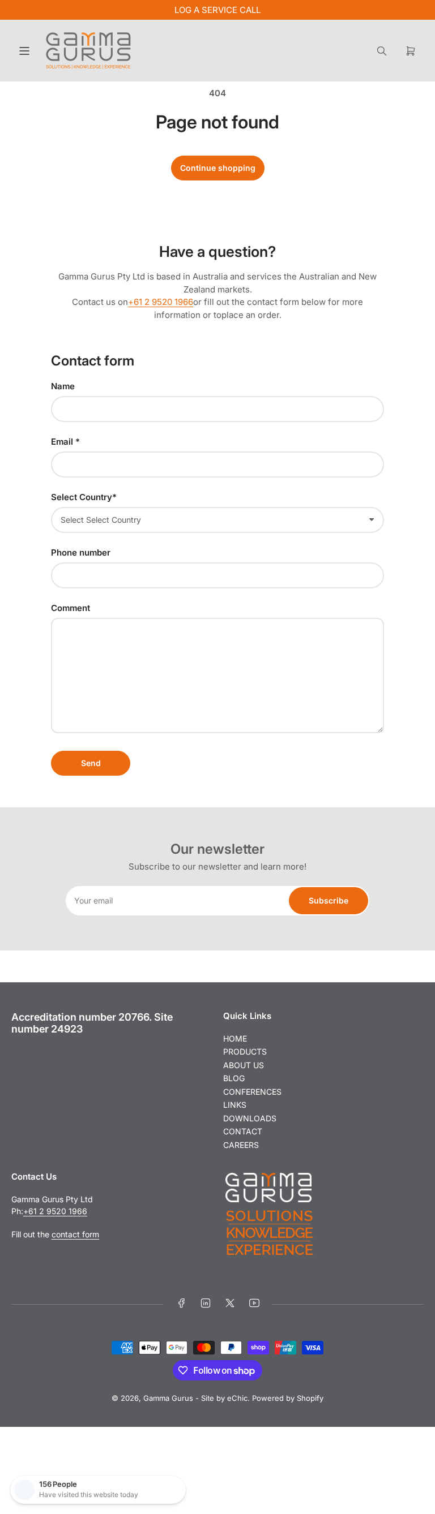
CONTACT (242, 1131)
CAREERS (241, 1145)
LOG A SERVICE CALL (217, 10)
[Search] (382, 51)
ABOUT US (243, 1065)
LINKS (234, 1104)
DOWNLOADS (249, 1118)
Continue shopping (217, 168)
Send (91, 763)
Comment (70, 608)
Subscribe (328, 900)
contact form (75, 1234)
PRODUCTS (245, 1051)
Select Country (84, 497)
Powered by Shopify (287, 1398)
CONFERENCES (252, 1091)
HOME (235, 1038)
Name (63, 386)
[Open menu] (24, 51)
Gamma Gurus (168, 1398)
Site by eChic (224, 1398)
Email (65, 441)
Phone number (80, 552)
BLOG (234, 1078)
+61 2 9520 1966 (160, 301)
